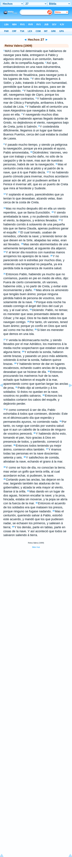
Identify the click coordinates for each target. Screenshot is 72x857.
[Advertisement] (36, 576)
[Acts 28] (68, 392)
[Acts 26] (4, 392)
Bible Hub (36, 547)
